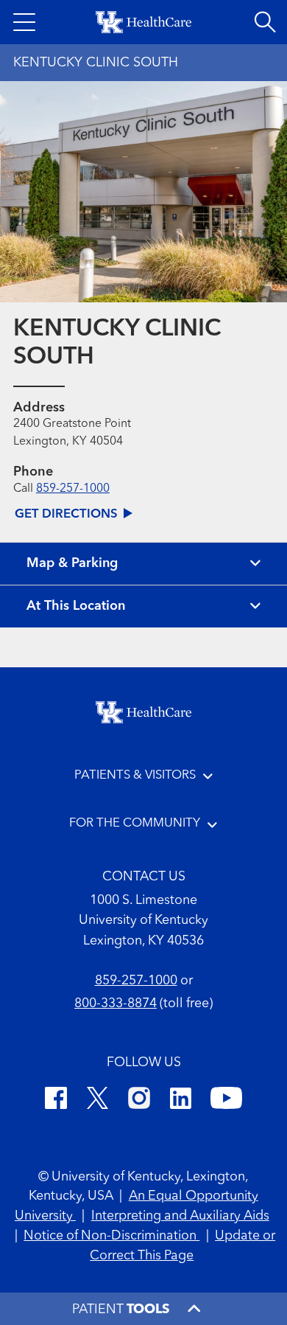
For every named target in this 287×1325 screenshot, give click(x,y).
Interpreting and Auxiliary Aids (180, 1216)
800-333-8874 (115, 1004)
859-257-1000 (73, 489)
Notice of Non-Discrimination (111, 1236)
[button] (24, 22)
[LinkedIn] (180, 1101)
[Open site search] (265, 22)
